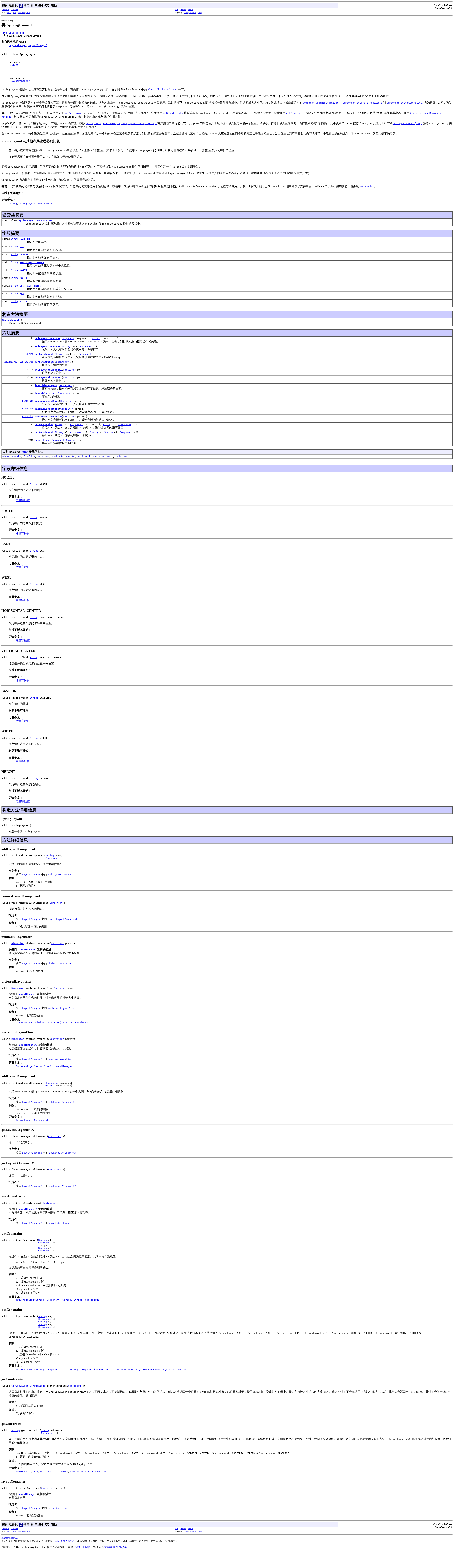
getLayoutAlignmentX (48, 369)
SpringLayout (10, 320)
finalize (29, 456)
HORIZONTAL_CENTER (32, 262)
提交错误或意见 (9, 1537)
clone (5, 456)
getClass (43, 456)
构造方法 (21, 13)
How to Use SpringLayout (162, 89)
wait (110, 456)
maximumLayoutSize (47, 401)
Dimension (27, 401)
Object (14, 65)
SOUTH (23, 278)
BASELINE (25, 239)
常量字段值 (23, 500)
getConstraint (44, 354)
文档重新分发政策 (115, 1547)
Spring (29, 354)
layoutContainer (45, 393)
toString (98, 456)
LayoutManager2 (37, 45)
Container (69, 369)
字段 (14, 13)
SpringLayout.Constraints (36, 220)
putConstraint (44, 424)
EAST (23, 246)
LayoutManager (17, 45)
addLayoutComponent (47, 338)
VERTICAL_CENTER (30, 286)
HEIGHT (24, 254)
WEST (23, 293)
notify (70, 456)
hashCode (57, 456)
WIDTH (23, 301)
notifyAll (83, 456)
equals (16, 456)
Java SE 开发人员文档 (63, 1541)
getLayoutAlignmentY (48, 377)
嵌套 (9, 13)
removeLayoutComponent (50, 440)
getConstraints (45, 362)
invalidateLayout (46, 385)
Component (68, 338)
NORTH (23, 270)
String (14, 239)
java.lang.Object (12, 32)
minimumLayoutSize (47, 408)
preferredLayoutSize (48, 416)
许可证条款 (83, 1547)
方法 (28, 13)
